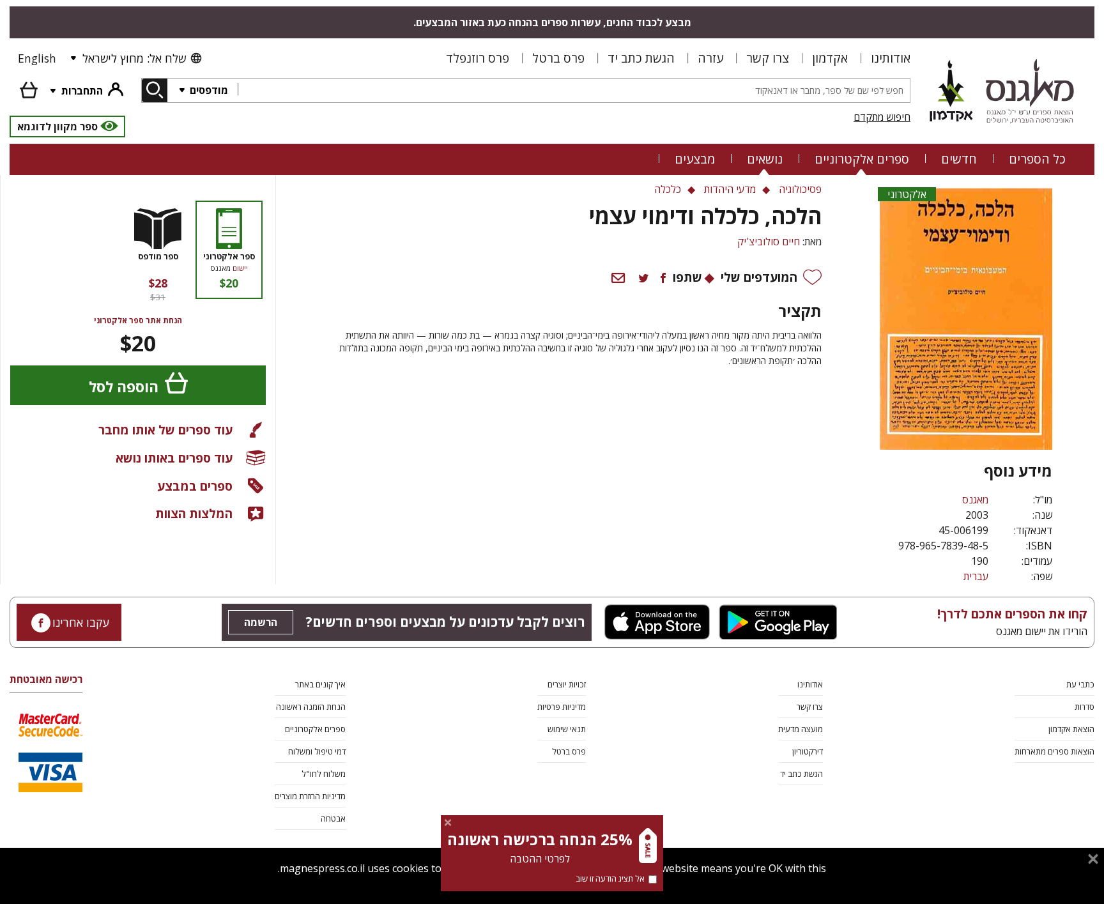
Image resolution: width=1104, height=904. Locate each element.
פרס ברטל (558, 57)
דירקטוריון (807, 751)
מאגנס (975, 500)
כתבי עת (1080, 684)
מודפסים (207, 90)
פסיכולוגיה (800, 189)
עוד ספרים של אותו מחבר (165, 429)
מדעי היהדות (730, 189)
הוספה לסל (123, 387)
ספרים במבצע (195, 485)
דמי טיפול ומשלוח (317, 751)
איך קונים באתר (320, 684)
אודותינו (890, 57)
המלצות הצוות (194, 513)
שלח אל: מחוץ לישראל (134, 58)
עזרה (710, 57)
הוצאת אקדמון (1071, 729)
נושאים (765, 158)
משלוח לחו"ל (324, 773)
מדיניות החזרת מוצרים (310, 796)
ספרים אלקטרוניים (862, 158)
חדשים (959, 158)
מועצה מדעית (800, 729)
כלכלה (667, 189)
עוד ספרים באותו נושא (174, 457)
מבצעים (695, 158)
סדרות (1084, 706)
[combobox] (574, 90)
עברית (975, 576)
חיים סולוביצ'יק (768, 241)
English (37, 58)
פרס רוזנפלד (477, 57)
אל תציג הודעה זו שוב (610, 878)
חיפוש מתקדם (882, 117)
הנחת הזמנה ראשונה (311, 706)
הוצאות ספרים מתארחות (1054, 751)
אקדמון (830, 57)
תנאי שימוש (567, 729)
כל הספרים (1037, 158)
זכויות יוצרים (567, 684)
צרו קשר (767, 57)
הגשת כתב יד (641, 57)
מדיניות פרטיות (561, 706)
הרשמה (260, 622)
